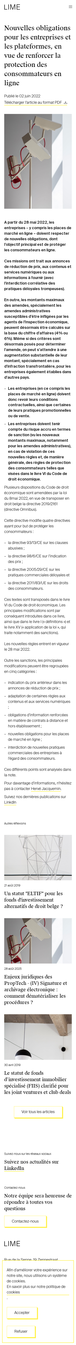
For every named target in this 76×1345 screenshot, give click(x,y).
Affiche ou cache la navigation (70, 7)
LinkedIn (14, 1168)
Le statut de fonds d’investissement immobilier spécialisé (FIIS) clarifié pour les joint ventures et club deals (37, 1082)
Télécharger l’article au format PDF (33, 102)
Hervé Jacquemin (46, 788)
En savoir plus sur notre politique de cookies (36, 1289)
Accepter (22, 1312)
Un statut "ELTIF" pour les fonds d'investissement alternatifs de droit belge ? (33, 899)
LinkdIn (10, 802)
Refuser (20, 1331)
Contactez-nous (25, 1221)
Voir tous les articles (38, 1111)
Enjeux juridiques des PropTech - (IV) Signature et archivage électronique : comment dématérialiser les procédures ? (35, 990)
